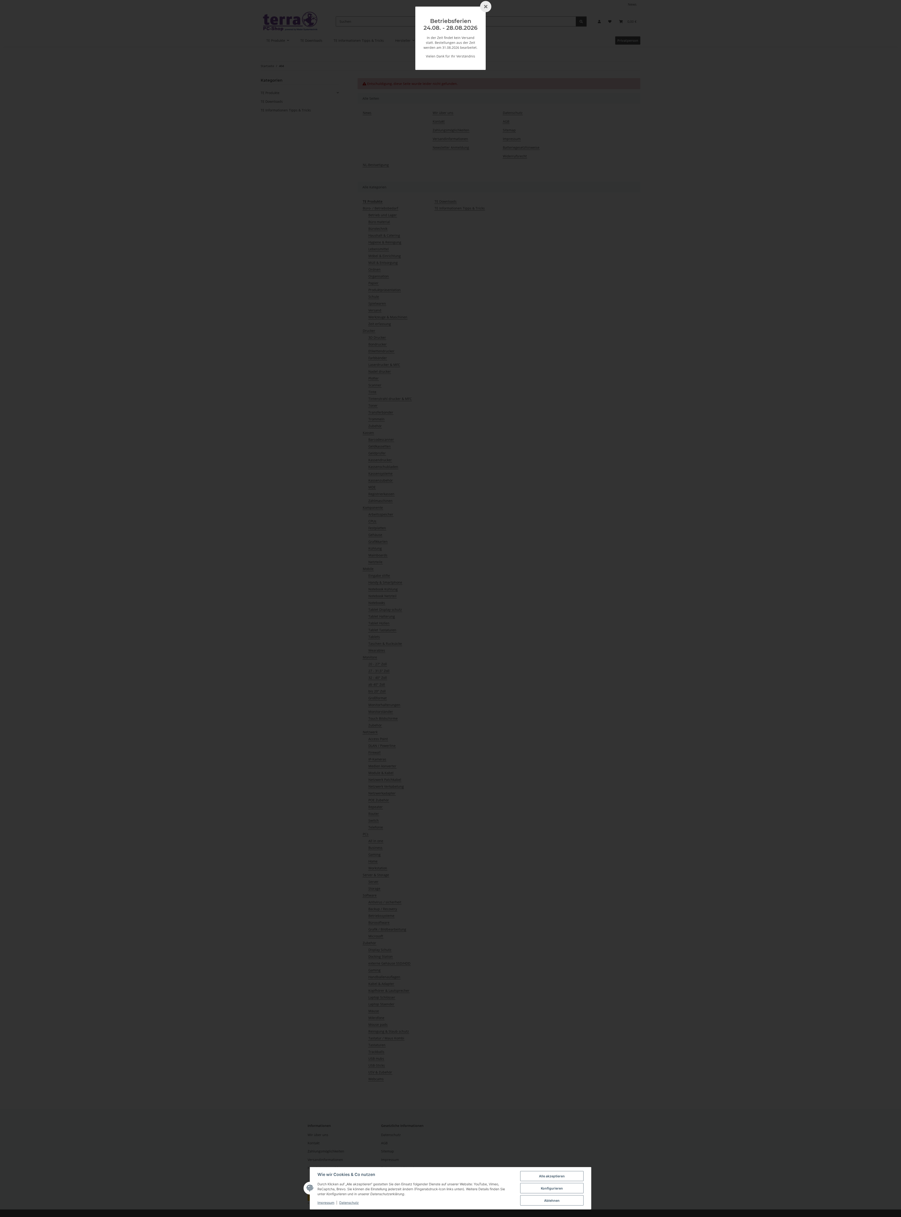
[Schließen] (485, 6)
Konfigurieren (552, 1188)
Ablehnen (552, 1200)
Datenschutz (349, 1203)
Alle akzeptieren (552, 1176)
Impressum (325, 1203)
